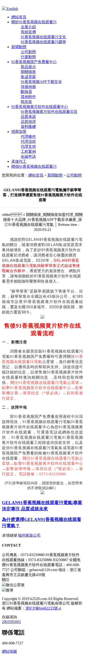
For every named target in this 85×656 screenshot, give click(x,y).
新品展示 (28, 67)
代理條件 (28, 137)
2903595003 (11, 622)
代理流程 (28, 142)
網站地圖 (9, 651)
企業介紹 (28, 27)
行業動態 (28, 57)
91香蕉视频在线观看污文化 (43, 37)
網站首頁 (35, 175)
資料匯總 (28, 127)
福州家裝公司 (29, 535)
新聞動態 (55, 175)
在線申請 (28, 156)
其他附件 (28, 97)
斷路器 (26, 92)
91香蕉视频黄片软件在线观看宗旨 (49, 112)
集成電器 (28, 77)
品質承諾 (28, 117)
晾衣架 (26, 102)
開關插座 (28, 72)
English (12, 9)
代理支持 (28, 146)
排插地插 (28, 87)
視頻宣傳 (28, 32)
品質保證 (28, 122)
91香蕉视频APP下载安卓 (41, 82)
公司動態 (28, 52)
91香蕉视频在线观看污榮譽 (43, 42)
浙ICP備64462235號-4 (43, 608)
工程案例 (28, 151)
